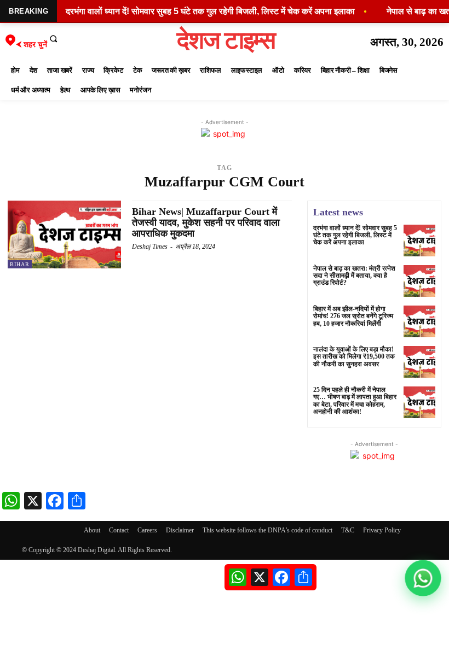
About (92, 530)
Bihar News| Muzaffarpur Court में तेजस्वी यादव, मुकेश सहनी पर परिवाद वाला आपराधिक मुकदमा (206, 222)
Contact (119, 530)
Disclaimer (180, 530)
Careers (147, 530)
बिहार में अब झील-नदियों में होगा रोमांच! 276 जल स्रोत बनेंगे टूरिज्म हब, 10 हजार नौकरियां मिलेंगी (353, 316)
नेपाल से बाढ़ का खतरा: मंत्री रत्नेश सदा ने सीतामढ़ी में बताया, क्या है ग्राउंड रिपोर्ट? (354, 275)
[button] (53, 38)
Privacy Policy (382, 530)
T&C (347, 530)
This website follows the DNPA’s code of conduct (267, 530)
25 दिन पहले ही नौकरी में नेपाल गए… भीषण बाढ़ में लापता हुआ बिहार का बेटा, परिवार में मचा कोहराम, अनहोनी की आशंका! (354, 400)
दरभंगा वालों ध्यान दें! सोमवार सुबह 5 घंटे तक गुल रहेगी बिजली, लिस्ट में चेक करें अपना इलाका (355, 235)
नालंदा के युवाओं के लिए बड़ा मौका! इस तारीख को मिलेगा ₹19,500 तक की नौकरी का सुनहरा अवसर (354, 356)
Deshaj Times (150, 246)
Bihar (20, 264)
